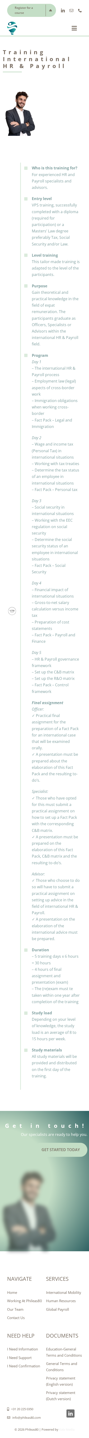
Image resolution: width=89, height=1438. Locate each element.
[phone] (80, 10)
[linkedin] (63, 10)
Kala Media (67, 1429)
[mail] (71, 10)
